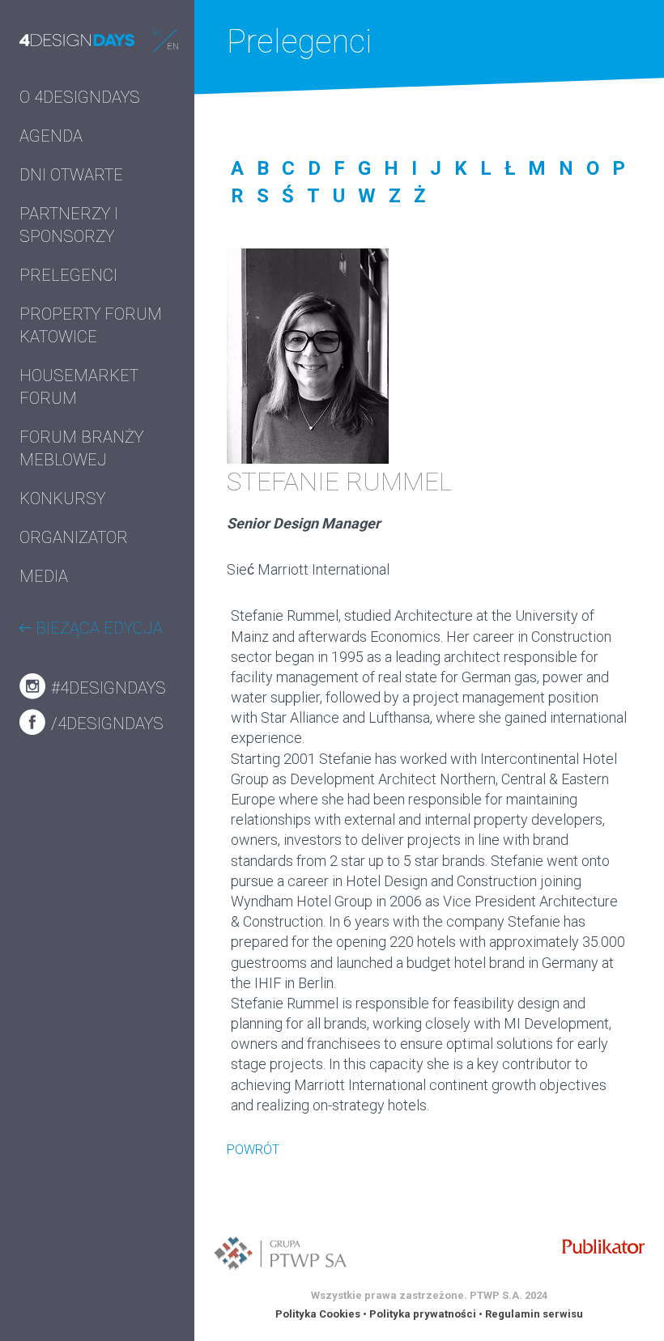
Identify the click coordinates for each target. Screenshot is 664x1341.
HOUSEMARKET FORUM (78, 387)
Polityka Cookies (317, 1314)
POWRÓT (253, 1149)
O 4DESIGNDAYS (79, 97)
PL (158, 33)
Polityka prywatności (422, 1314)
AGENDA (51, 136)
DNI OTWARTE (71, 175)
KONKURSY (62, 498)
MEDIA (43, 576)
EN (173, 46)
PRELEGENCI (68, 275)
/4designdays (105, 723)
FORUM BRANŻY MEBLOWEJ (81, 448)
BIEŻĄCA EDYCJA (97, 628)
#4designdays (106, 688)
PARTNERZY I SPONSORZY (68, 225)
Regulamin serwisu (534, 1314)
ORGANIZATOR (73, 537)
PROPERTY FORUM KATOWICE (90, 325)
